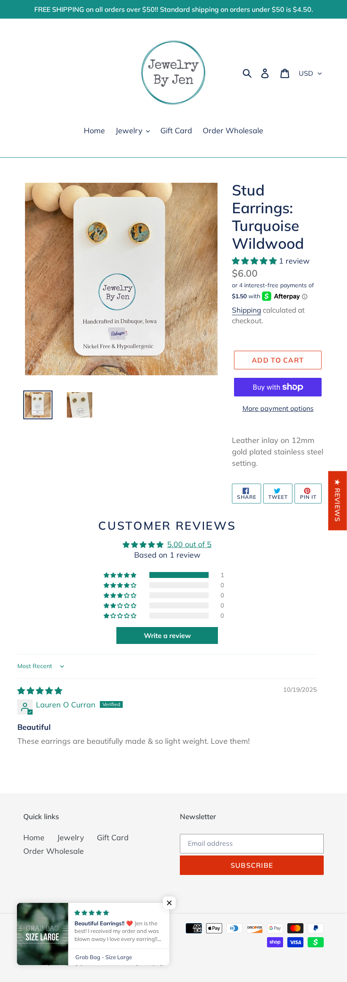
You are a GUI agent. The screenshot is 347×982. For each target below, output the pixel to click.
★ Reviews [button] (337, 500)
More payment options (278, 408)
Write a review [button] (167, 635)
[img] (39, 691)
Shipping (246, 309)
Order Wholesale (53, 851)
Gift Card (113, 837)
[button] (255, 261)
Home (33, 837)
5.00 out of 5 (189, 544)
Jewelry (70, 837)
